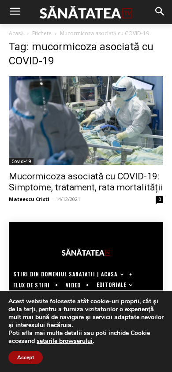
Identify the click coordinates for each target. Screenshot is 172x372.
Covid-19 (21, 161)
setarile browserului (65, 341)
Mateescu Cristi (29, 199)
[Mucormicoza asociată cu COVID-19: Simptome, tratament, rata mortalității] (86, 120)
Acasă (16, 33)
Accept (25, 357)
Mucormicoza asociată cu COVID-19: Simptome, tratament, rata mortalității (86, 182)
